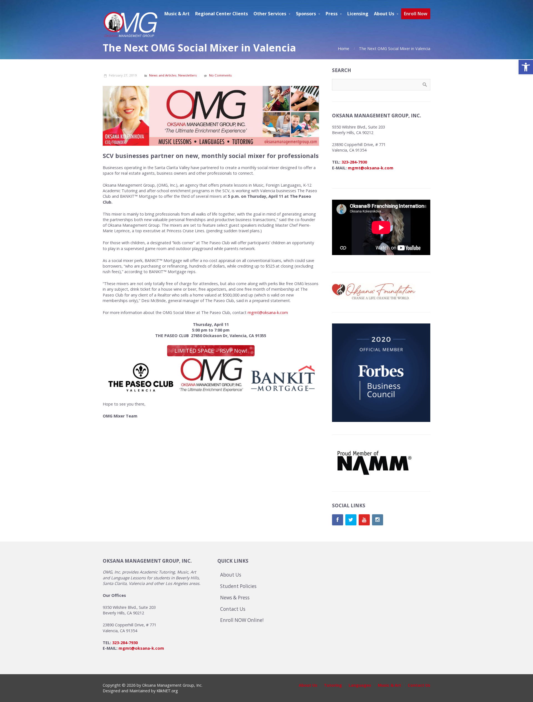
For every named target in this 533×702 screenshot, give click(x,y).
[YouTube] (364, 519)
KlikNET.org (167, 690)
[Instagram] (377, 519)
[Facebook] (337, 519)
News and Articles (163, 75)
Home (343, 48)
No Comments (220, 75)
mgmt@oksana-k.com (268, 312)
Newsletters (187, 75)
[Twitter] (350, 519)
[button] (526, 67)
